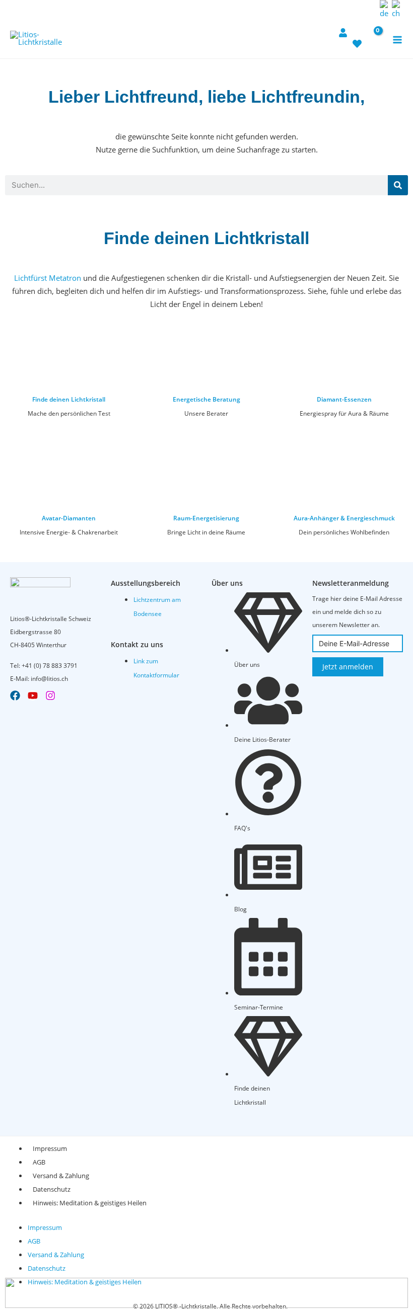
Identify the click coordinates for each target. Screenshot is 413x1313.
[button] (369, 9)
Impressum (50, 1148)
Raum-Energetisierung (206, 518)
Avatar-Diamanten (69, 518)
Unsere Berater (206, 413)
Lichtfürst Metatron (47, 278)
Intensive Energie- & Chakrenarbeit (69, 532)
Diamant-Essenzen (344, 399)
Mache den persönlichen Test (69, 413)
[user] (343, 27)
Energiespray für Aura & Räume (344, 413)
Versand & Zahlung (61, 1175)
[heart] (357, 38)
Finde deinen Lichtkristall (68, 399)
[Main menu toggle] (397, 39)
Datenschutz (52, 1189)
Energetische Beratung (206, 399)
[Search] (398, 185)
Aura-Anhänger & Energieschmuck (344, 518)
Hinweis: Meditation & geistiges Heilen (90, 1202)
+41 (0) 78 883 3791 (50, 665)
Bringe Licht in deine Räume (206, 532)
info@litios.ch (49, 678)
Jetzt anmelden (347, 666)
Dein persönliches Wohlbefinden (344, 532)
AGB (39, 1162)
